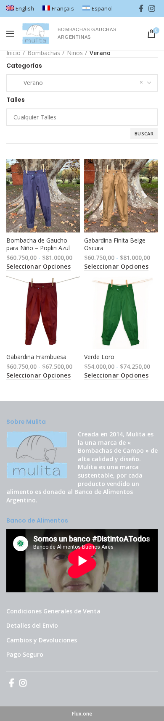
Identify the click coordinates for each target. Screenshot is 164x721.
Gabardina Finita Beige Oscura (114, 244)
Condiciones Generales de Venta (53, 611)
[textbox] (88, 117)
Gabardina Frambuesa (36, 357)
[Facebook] (141, 8)
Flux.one (82, 713)
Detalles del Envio (32, 625)
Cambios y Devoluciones (41, 640)
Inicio (13, 53)
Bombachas (43, 53)
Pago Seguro (24, 654)
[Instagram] (152, 8)
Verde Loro (99, 357)
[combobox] (82, 83)
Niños (75, 53)
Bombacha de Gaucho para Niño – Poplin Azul (38, 244)
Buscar (144, 133)
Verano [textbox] (28, 83)
